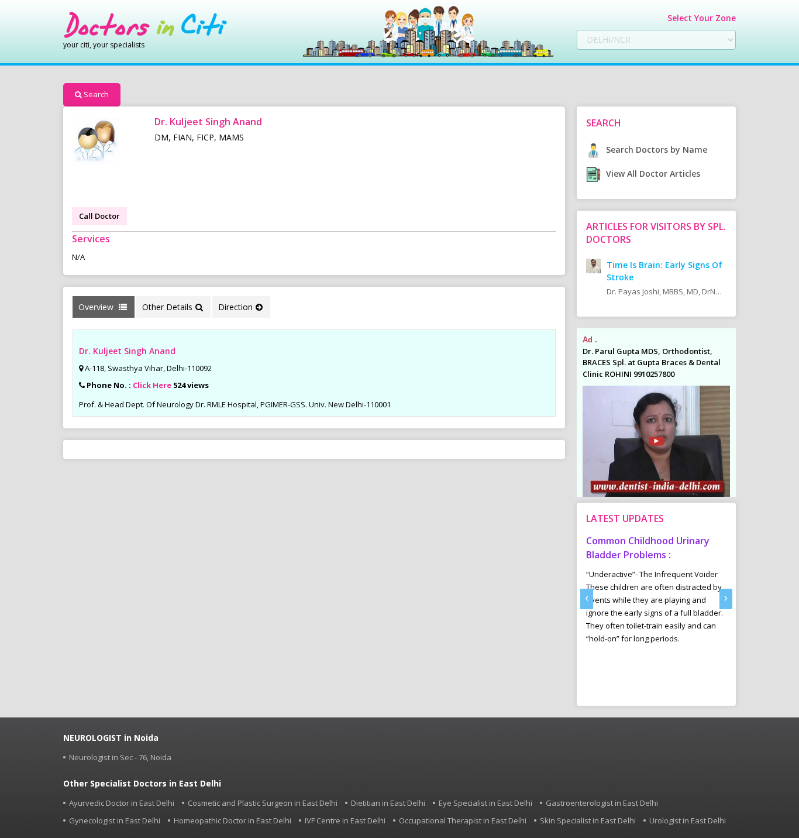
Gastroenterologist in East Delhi (602, 803)
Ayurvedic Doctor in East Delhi (121, 803)
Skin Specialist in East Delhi (588, 820)
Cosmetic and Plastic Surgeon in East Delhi (262, 803)
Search (96, 94)
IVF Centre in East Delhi (345, 820)
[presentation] (586, 599)
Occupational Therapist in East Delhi (462, 820)
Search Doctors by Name (655, 149)
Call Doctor (99, 216)
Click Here (152, 385)
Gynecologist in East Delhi (114, 820)
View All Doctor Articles (652, 173)
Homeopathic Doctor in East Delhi (232, 820)
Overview (97, 306)
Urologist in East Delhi (687, 820)
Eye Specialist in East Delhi (485, 803)
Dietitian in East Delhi (388, 803)
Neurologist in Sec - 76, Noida (120, 757)
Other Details (167, 306)
